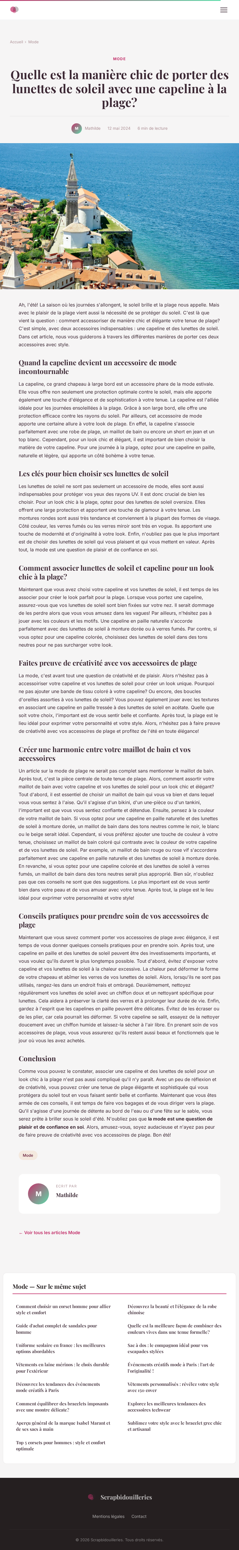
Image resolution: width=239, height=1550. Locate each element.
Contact (139, 1516)
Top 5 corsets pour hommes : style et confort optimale (60, 1446)
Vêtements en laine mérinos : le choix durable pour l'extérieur (62, 1368)
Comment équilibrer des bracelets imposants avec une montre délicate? (62, 1407)
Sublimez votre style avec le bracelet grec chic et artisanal (175, 1426)
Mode (33, 41)
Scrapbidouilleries (126, 1497)
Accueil (16, 41)
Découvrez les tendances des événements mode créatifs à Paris (58, 1387)
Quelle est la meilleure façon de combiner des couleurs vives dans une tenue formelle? (175, 1329)
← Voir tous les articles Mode (49, 1232)
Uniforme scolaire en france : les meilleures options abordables (60, 1348)
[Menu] (224, 10)
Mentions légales (108, 1516)
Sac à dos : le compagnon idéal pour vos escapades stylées (168, 1348)
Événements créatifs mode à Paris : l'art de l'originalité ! (171, 1368)
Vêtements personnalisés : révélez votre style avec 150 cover (173, 1387)
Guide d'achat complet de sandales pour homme (56, 1329)
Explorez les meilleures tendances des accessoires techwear (167, 1407)
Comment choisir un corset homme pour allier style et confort (63, 1309)
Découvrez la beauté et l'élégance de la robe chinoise (172, 1309)
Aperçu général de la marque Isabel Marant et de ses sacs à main (63, 1426)
